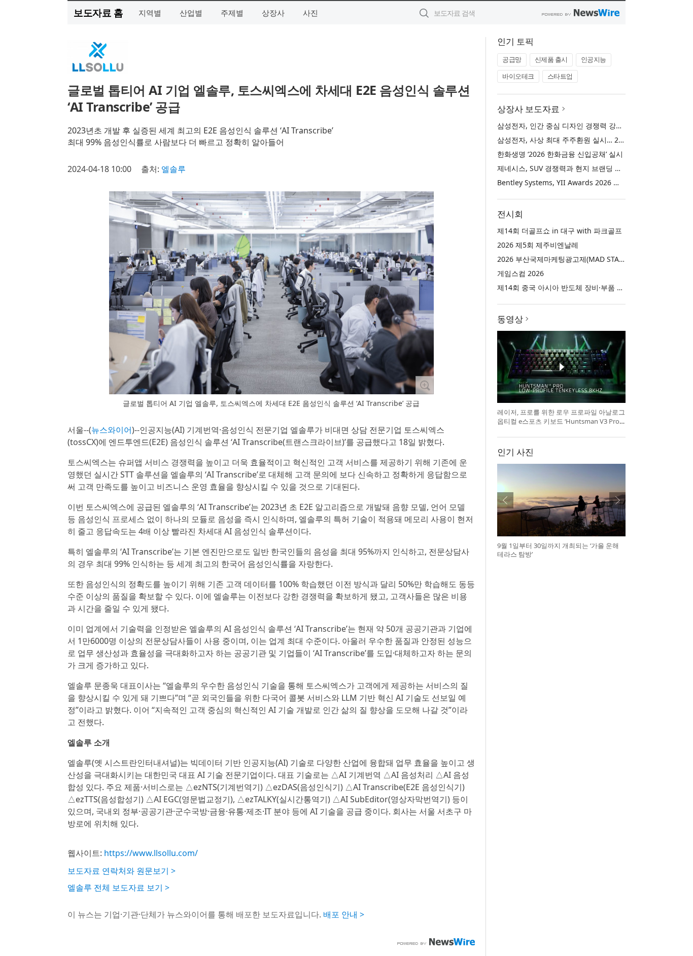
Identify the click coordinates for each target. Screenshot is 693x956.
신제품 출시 (551, 59)
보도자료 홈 (98, 12)
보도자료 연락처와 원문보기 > (121, 870)
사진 (310, 13)
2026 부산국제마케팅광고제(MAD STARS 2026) (572, 259)
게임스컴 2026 (520, 273)
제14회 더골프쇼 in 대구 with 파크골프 (559, 230)
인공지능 (593, 59)
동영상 (510, 319)
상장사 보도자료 (528, 109)
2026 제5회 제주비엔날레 (537, 245)
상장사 (273, 13)
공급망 (512, 59)
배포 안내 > (343, 914)
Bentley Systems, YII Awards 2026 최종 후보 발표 (578, 182)
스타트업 (560, 76)
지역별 (149, 13)
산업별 (191, 13)
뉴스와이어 (111, 429)
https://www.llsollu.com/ (151, 853)
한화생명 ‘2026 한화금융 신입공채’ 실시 (560, 154)
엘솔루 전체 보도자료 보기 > (118, 887)
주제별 (232, 13)
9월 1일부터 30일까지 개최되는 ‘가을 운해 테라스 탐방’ (558, 550)
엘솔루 (173, 169)
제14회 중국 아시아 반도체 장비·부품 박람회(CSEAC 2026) (589, 287)
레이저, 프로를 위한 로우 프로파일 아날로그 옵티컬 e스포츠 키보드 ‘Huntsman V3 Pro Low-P (561, 420)
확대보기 (424, 385)
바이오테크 (518, 76)
